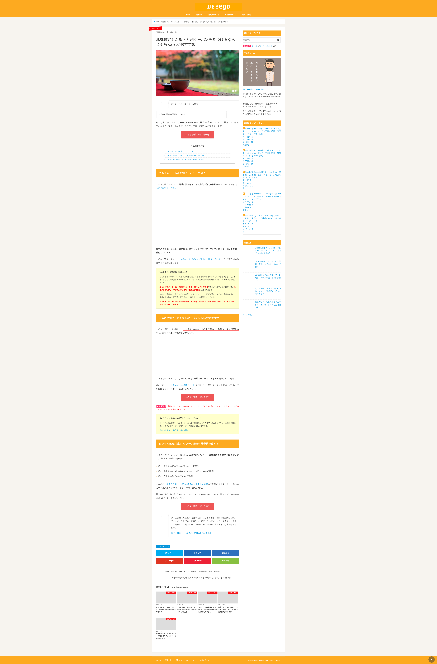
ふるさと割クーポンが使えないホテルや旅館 (187, 484)
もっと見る (247, 315)
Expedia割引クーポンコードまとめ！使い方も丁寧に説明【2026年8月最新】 (267, 131)
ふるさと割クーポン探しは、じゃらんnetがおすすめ (184, 155)
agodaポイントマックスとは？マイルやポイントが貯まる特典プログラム (267, 196)
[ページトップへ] (431, 659)
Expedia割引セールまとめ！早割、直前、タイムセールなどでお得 (267, 175)
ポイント (269, 46)
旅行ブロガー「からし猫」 (253, 89)
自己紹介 (179, 660)
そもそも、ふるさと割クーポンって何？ (179, 151)
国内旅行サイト (213, 15)
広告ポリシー (191, 660)
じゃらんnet (184, 259)
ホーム (188, 15)
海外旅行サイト (230, 15)
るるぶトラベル (199, 259)
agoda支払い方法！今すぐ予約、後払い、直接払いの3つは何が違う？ (267, 218)
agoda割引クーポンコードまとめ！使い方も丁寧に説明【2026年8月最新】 (267, 153)
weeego (263, 660)
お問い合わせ (246, 15)
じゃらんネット (164, 546)
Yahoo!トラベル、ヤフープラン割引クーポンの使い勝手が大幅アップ (268, 277)
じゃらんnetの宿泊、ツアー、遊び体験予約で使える (184, 159)
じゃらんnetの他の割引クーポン (181, 385)
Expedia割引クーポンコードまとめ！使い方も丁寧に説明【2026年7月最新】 (268, 250)
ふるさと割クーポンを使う (197, 397)
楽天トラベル (214, 259)
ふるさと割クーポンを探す (197, 134)
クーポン (255, 46)
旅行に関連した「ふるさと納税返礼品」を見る (191, 533)
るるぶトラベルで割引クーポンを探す (174, 430)
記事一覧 (199, 15)
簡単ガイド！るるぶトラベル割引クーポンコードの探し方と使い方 (268, 304)
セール (262, 46)
